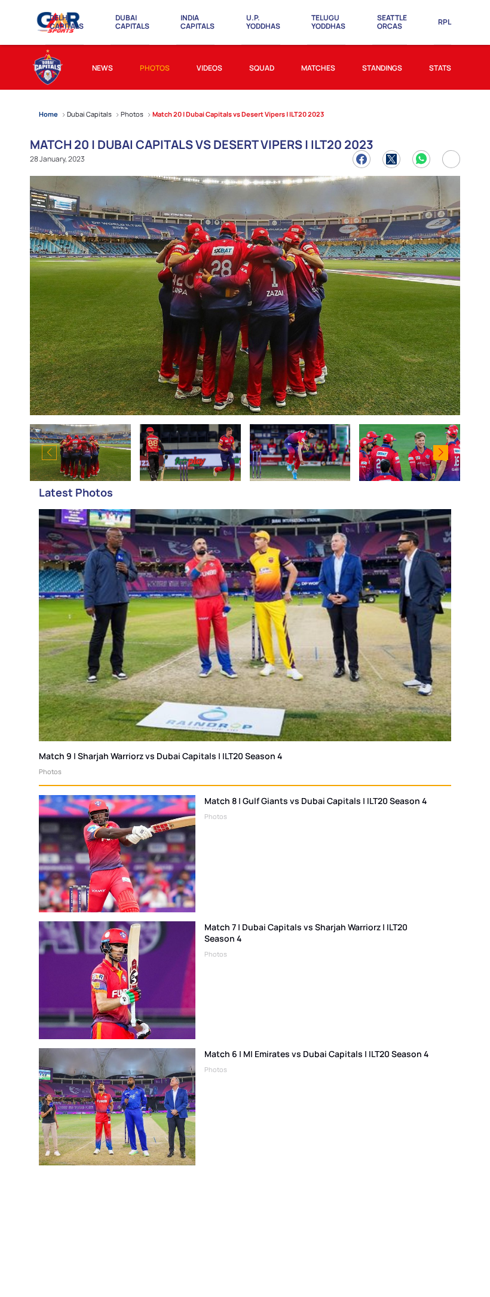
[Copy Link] (451, 159)
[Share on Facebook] (361, 159)
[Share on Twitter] (391, 159)
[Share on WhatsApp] (421, 159)
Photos (50, 771)
